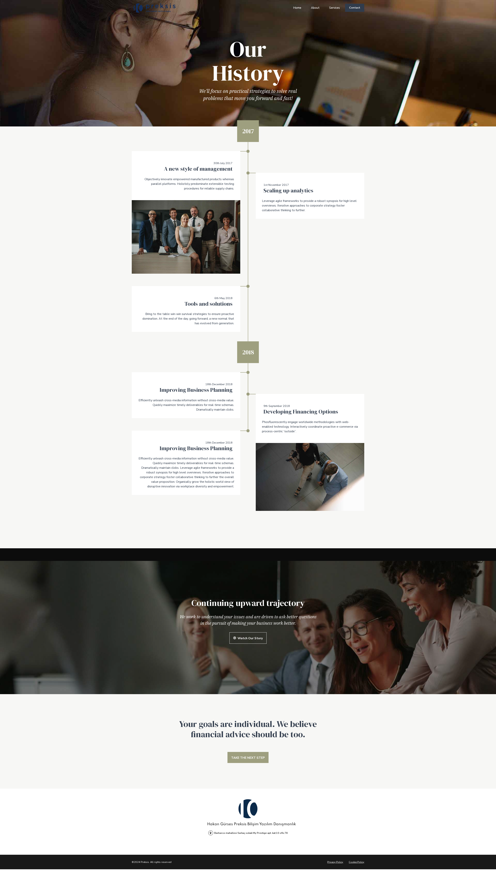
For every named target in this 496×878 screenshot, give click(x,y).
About (315, 8)
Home (297, 8)
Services (334, 8)
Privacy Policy (335, 862)
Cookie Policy (356, 862)
